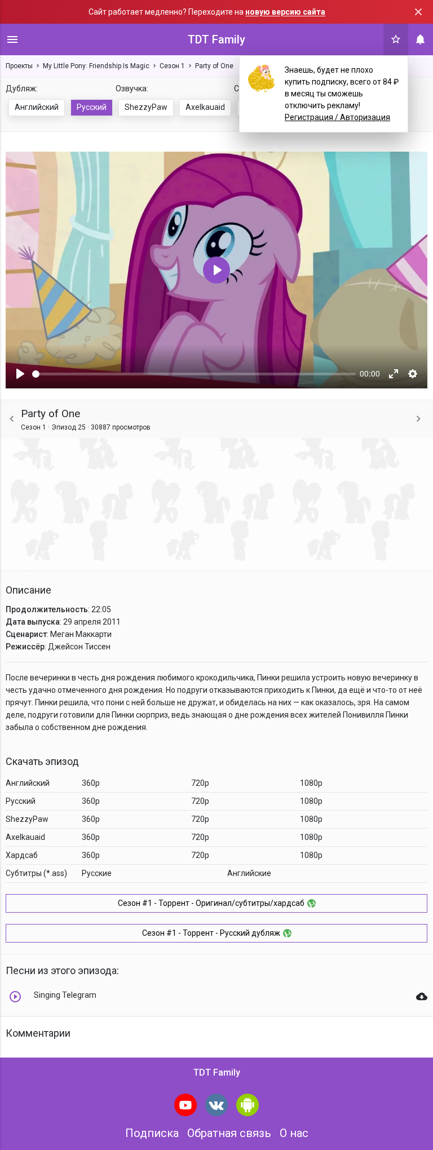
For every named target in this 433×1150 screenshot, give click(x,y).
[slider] (194, 374)
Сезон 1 (172, 66)
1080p (311, 783)
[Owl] (12, 419)
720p (200, 783)
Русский (92, 107)
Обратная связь (229, 1133)
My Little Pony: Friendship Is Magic (96, 66)
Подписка (152, 1133)
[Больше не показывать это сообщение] (418, 12)
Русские (97, 873)
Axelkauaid (205, 107)
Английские (249, 873)
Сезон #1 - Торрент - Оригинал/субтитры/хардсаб (211, 903)
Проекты (19, 66)
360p (91, 783)
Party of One (214, 66)
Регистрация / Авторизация (337, 117)
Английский (37, 107)
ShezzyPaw (146, 107)
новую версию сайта (285, 11)
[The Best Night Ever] (418, 419)
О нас (294, 1133)
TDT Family (216, 39)
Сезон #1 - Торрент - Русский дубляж (211, 932)
